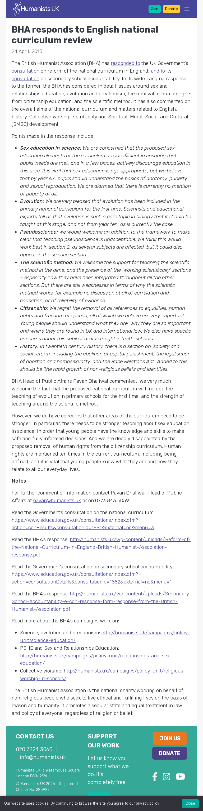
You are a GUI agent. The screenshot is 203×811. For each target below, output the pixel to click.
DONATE (170, 753)
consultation (25, 71)
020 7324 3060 (34, 749)
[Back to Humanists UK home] (36, 8)
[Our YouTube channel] (180, 778)
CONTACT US (35, 736)
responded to (125, 63)
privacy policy (147, 803)
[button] (185, 9)
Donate (171, 9)
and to (158, 71)
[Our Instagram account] (166, 778)
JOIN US (170, 738)
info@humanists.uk (43, 757)
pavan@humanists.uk (57, 500)
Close (190, 803)
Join (154, 9)
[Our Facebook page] (155, 778)
